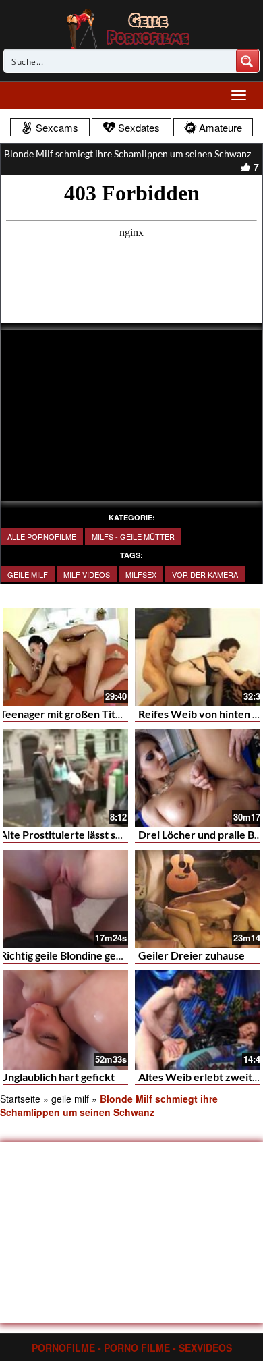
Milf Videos (86, 574)
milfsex (140, 574)
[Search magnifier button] (247, 60)
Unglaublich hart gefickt (57, 1076)
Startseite (20, 1098)
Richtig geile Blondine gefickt (69, 955)
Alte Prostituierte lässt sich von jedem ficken (107, 834)
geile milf (27, 574)
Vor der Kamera (205, 574)
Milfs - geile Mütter (133, 536)
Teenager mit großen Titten (66, 713)
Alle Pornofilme (41, 536)
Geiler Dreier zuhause (191, 955)
